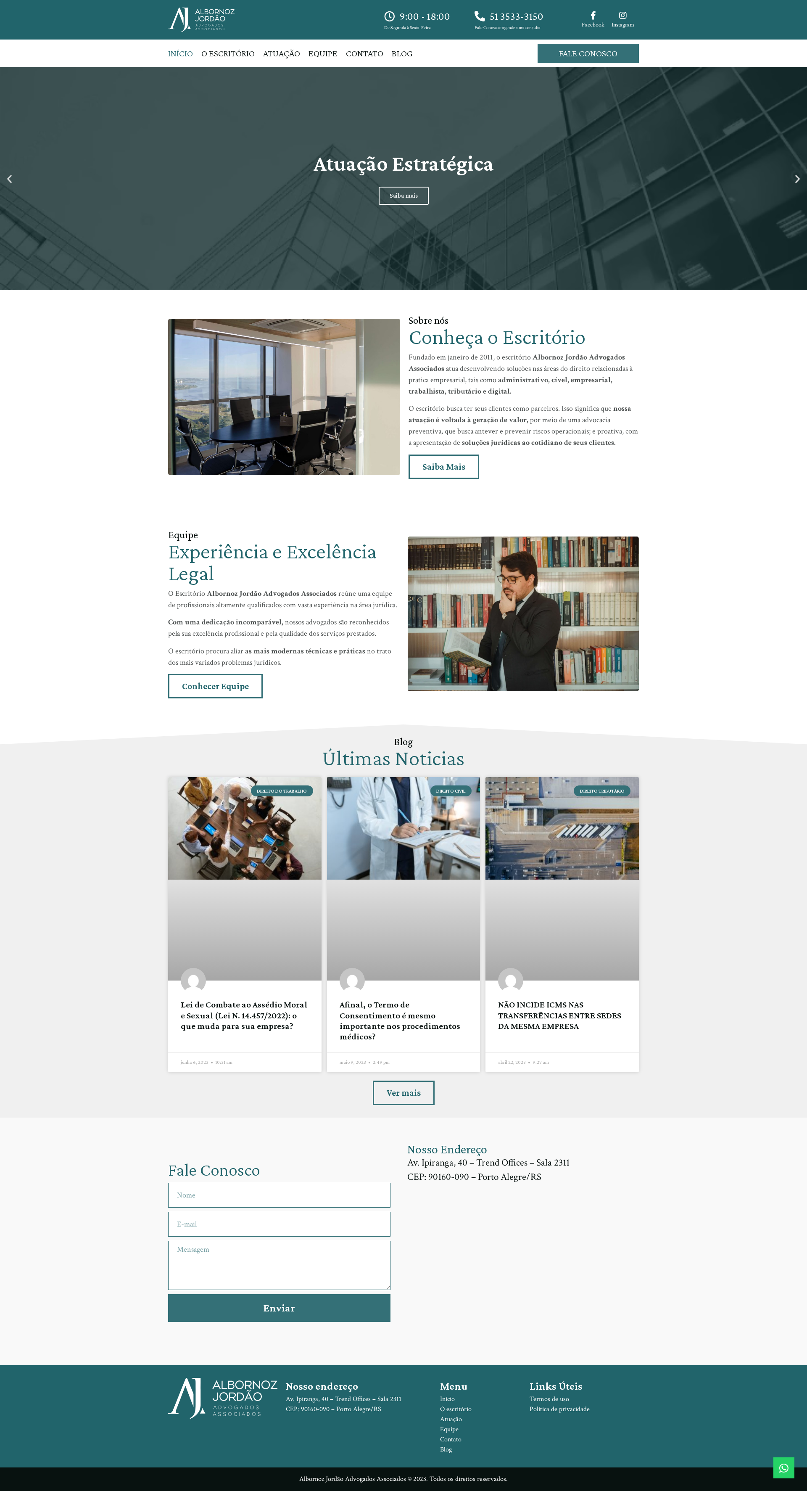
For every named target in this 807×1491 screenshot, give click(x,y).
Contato (364, 53)
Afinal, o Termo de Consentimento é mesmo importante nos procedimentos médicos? (400, 1020)
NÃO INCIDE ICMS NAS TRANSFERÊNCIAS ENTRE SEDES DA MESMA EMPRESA (559, 1015)
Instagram (623, 25)
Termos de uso (549, 1399)
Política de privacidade (560, 1409)
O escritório (228, 53)
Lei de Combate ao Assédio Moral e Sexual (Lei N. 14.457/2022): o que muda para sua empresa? (244, 1015)
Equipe (323, 53)
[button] (9, 178)
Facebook (593, 25)
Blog (402, 53)
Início (180, 53)
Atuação (281, 53)
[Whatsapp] (783, 1467)
